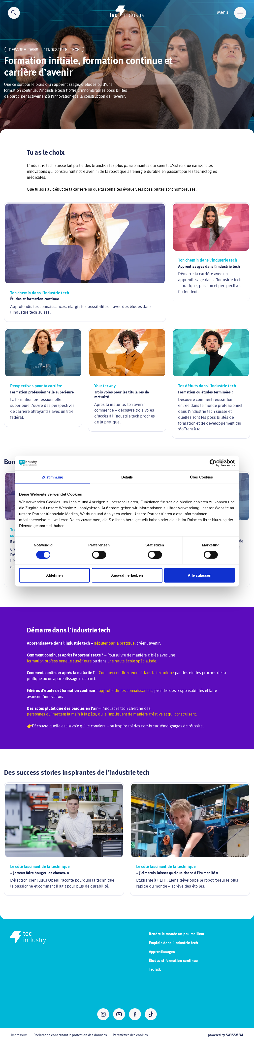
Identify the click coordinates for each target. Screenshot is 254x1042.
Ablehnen (54, 575)
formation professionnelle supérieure (59, 661)
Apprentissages (162, 952)
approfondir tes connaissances (125, 691)
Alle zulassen (199, 575)
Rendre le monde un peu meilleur (176, 934)
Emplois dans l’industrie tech (173, 943)
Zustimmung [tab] (52, 477)
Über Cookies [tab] (201, 477)
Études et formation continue (173, 961)
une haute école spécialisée (131, 661)
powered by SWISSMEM (225, 1035)
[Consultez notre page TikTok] (151, 1014)
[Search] (14, 13)
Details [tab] (127, 477)
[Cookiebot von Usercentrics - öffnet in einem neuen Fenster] (213, 463)
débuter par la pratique (114, 643)
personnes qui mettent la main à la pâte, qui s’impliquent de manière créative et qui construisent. (112, 714)
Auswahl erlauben (127, 575)
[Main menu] (240, 13)
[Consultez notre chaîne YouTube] (119, 1014)
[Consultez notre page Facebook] (135, 1014)
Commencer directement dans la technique (136, 673)
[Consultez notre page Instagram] (103, 1014)
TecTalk (155, 970)
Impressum (19, 1035)
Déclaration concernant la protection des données (70, 1035)
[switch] (99, 555)
